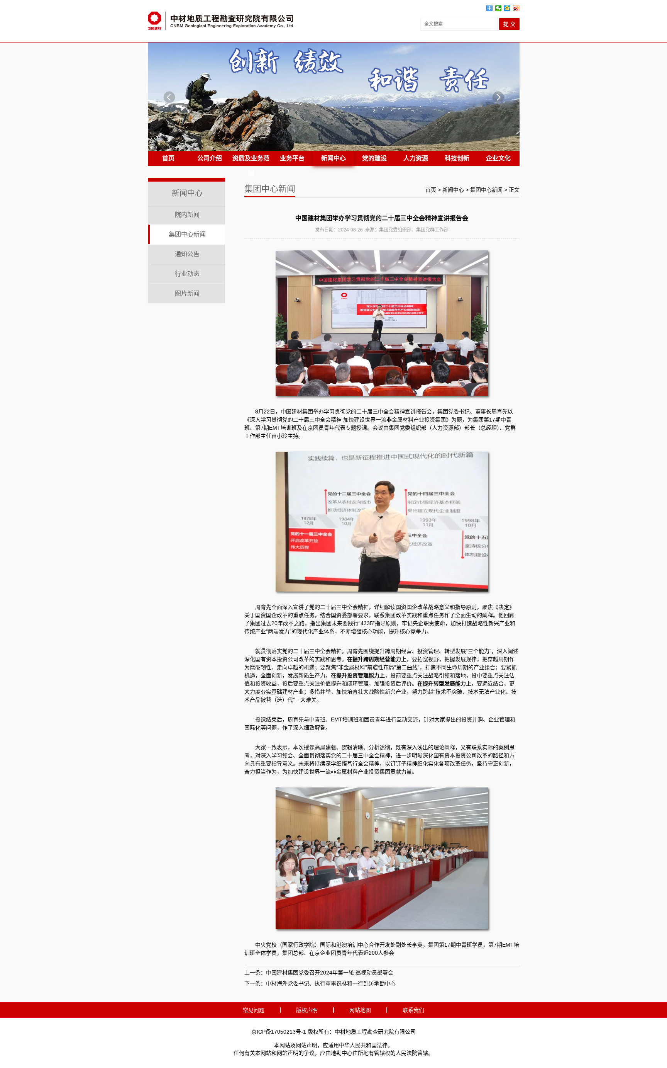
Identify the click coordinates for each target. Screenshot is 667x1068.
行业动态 (187, 273)
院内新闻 (187, 214)
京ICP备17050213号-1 (278, 1032)
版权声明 (307, 1010)
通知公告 (187, 254)
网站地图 (360, 1010)
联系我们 (413, 1010)
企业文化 (498, 158)
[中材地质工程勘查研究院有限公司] (221, 21)
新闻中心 (333, 158)
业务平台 (292, 158)
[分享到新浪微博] (516, 8)
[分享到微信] (498, 8)
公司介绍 (209, 158)
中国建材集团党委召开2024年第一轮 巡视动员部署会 (329, 972)
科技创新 (457, 158)
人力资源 (415, 158)
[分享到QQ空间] (507, 8)
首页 (168, 158)
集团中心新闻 (187, 234)
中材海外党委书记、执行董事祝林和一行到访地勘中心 (331, 983)
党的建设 (374, 158)
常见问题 (253, 1010)
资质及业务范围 (250, 160)
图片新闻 (187, 293)
